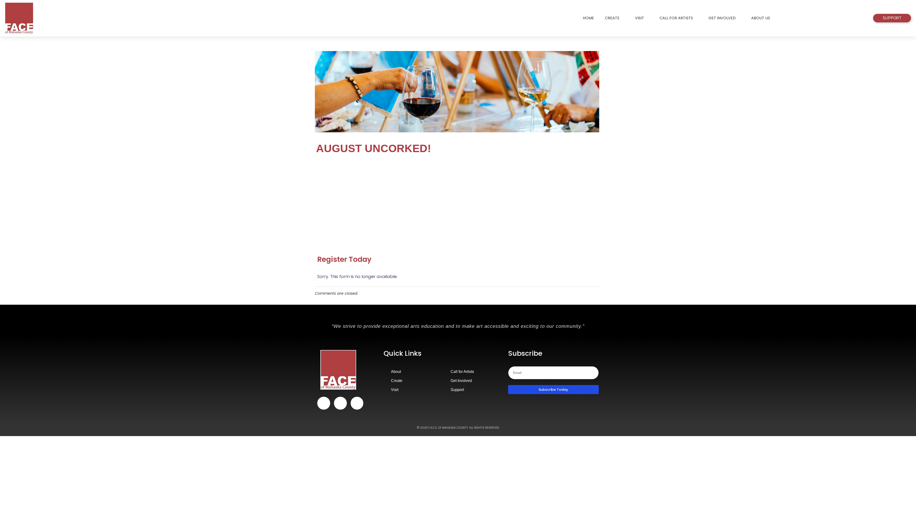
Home (588, 18)
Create (612, 18)
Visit (639, 18)
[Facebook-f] (323, 403)
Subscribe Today (553, 389)
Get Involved (722, 18)
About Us (760, 18)
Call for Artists (676, 18)
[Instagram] (340, 403)
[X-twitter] (357, 403)
